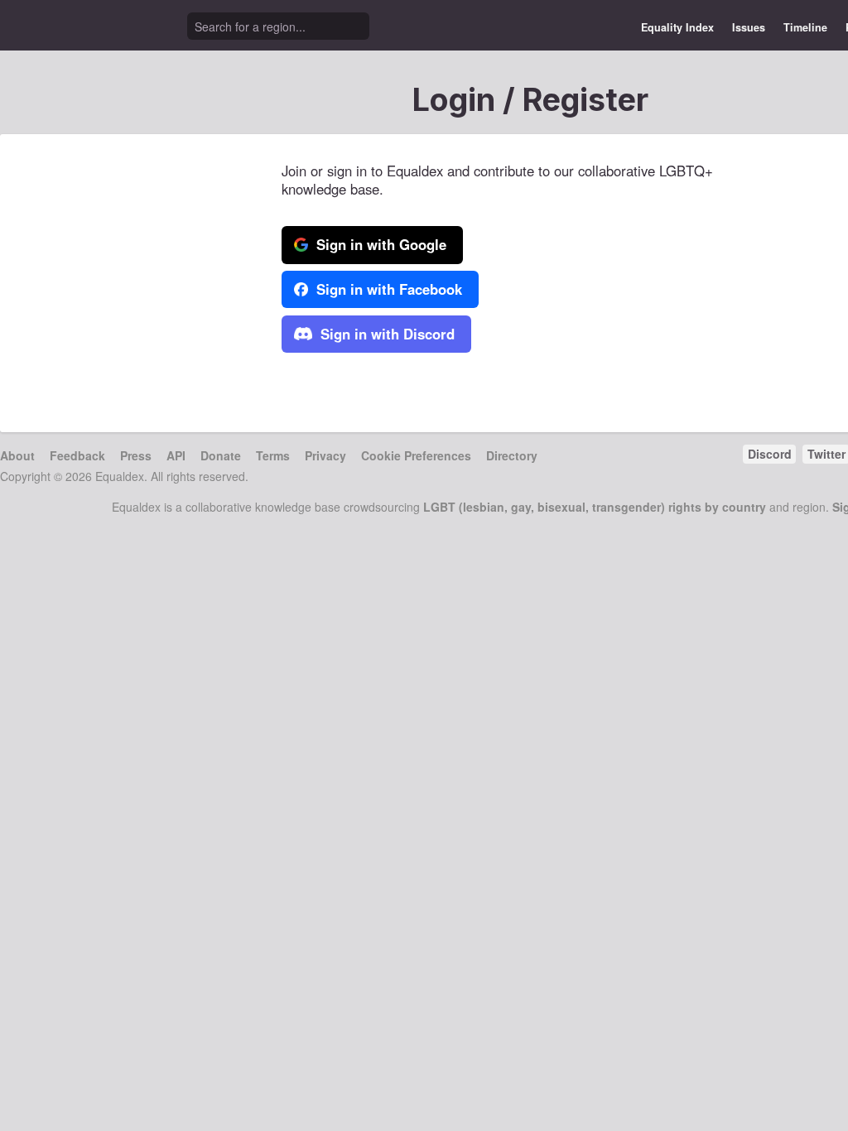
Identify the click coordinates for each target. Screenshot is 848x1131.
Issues (748, 27)
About (17, 455)
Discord (770, 453)
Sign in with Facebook (387, 289)
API (176, 455)
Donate (220, 455)
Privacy (325, 455)
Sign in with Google (379, 244)
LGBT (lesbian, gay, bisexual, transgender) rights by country (594, 506)
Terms (273, 455)
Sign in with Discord (385, 334)
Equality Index (677, 27)
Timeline (805, 27)
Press (136, 455)
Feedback (77, 455)
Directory (511, 455)
